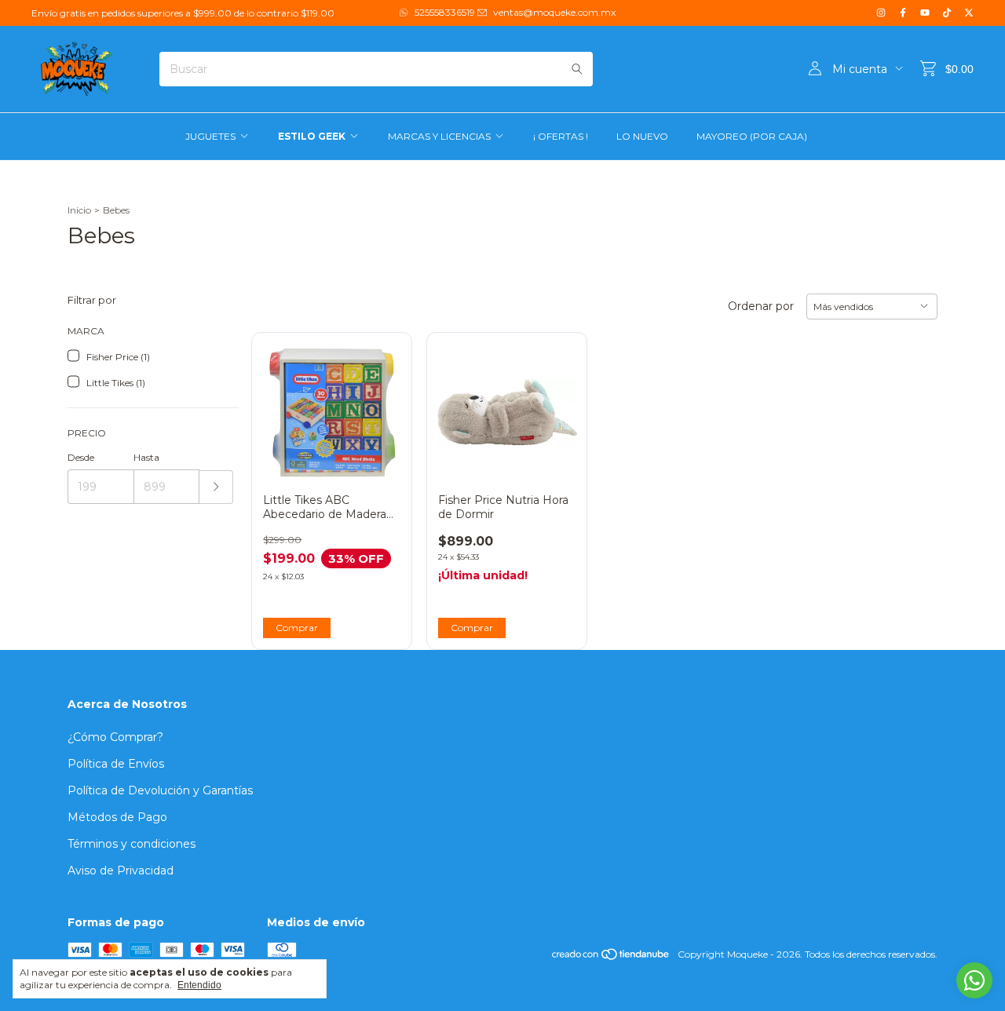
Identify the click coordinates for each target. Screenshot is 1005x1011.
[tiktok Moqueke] (947, 13)
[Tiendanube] (611, 958)
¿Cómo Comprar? (115, 737)
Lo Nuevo (642, 136)
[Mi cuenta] (815, 69)
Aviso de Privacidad (121, 870)
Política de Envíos (116, 764)
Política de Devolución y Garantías (160, 790)
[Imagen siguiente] (553, 402)
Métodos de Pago (117, 817)
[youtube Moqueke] (925, 13)
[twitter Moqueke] (969, 13)
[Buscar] (577, 69)
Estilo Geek (311, 136)
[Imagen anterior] (460, 402)
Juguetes (210, 136)
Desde (81, 457)
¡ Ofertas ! (560, 136)
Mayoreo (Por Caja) (751, 136)
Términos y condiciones (132, 844)
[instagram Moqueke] (881, 13)
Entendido (199, 985)
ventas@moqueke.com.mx (554, 12)
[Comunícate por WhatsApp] (974, 980)
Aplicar (216, 487)
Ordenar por (761, 306)
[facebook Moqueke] (903, 13)
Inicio (79, 210)
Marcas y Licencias (439, 136)
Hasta (146, 457)
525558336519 (445, 12)
